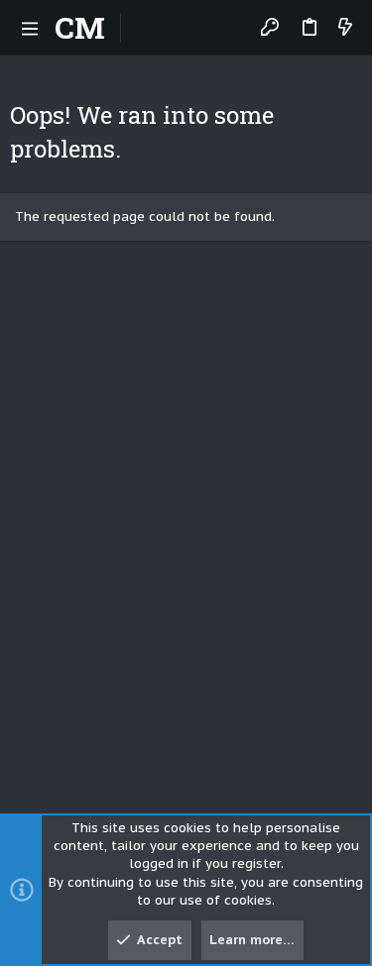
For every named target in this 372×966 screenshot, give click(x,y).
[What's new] (345, 28)
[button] (30, 28)
